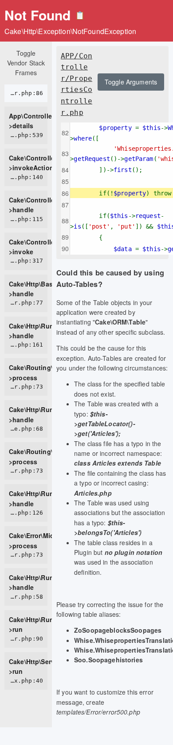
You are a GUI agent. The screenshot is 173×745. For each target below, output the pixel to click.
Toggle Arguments (131, 81)
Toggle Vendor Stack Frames (26, 63)
